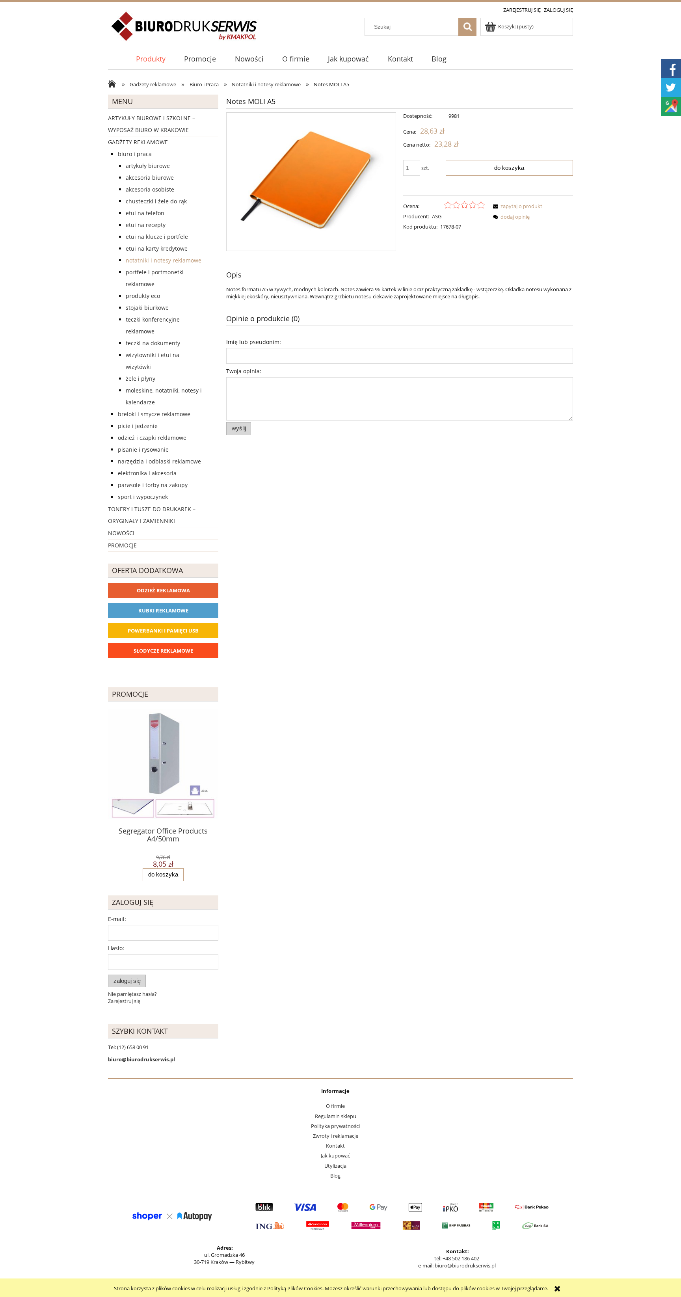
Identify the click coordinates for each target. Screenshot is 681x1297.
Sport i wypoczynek (143, 497)
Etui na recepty (146, 225)
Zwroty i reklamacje (335, 1135)
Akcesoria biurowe (150, 177)
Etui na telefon (145, 213)
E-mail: (117, 919)
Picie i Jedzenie (138, 426)
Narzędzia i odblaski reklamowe (159, 461)
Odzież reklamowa (163, 590)
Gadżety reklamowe (138, 142)
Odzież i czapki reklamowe (152, 437)
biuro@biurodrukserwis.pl (465, 1265)
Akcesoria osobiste (150, 189)
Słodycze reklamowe (163, 650)
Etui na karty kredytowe (157, 248)
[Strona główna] (184, 31)
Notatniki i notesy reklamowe (163, 260)
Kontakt (335, 1145)
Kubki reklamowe (163, 610)
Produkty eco (143, 296)
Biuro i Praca (135, 154)
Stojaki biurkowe (147, 307)
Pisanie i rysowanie (143, 449)
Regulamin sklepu (335, 1116)
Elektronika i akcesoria (147, 473)
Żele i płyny (140, 378)
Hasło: (116, 948)
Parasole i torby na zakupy (153, 485)
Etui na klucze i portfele (157, 236)
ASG (436, 216)
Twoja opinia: (243, 371)
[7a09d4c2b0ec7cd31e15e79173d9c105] (311, 181)
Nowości (121, 533)
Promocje (122, 545)
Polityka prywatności (335, 1126)
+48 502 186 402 (461, 1258)
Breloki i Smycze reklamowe (154, 414)
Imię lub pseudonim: (253, 342)
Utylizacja (335, 1165)
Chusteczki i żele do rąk (156, 201)
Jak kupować (335, 1155)
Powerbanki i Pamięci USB (163, 630)
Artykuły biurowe (148, 165)
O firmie (335, 1105)
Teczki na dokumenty (153, 343)
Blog (335, 1175)
